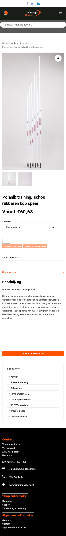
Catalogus (7, 501)
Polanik (23, 43)
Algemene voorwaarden (14, 527)
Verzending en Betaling (14, 508)
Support (6, 505)
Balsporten (16, 388)
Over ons (6, 520)
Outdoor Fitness (19, 416)
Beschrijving (9, 272)
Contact (6, 524)
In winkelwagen (12, 246)
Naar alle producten (33, 353)
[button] (58, 58)
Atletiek (14, 377)
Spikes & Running (19, 382)
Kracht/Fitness (18, 411)
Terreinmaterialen (20, 394)
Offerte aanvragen (35, 246)
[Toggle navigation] (52, 13)
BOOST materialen (20, 405)
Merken (14, 43)
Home (5, 43)
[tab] (33, 272)
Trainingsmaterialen (21, 399)
